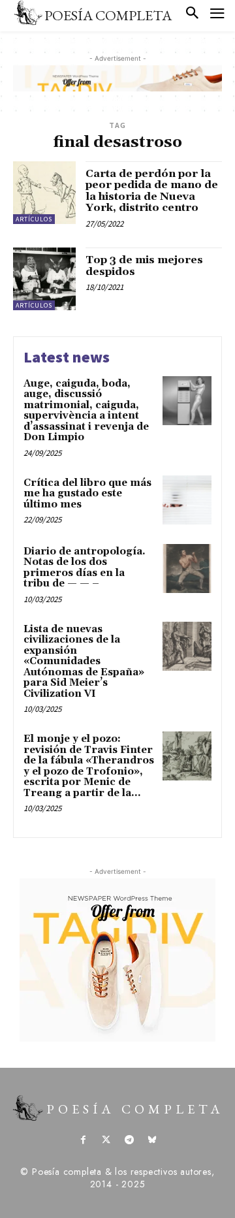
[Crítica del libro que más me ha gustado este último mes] (187, 499)
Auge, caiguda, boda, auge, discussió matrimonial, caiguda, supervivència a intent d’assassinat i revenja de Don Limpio (86, 410)
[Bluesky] (152, 1140)
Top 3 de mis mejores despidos (144, 265)
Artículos (34, 219)
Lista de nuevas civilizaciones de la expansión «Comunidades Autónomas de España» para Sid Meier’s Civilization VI (84, 661)
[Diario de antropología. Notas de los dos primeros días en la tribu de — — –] (187, 568)
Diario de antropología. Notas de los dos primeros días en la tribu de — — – (85, 567)
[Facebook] (83, 1140)
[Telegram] (129, 1140)
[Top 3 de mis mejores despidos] (44, 279)
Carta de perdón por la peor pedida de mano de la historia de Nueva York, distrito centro (152, 191)
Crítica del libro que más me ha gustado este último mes (87, 494)
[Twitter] (106, 1140)
